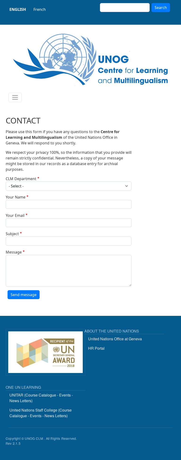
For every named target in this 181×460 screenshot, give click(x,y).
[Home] (90, 59)
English (17, 9)
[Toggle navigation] (15, 97)
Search (161, 7)
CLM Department (21, 178)
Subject (12, 233)
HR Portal (96, 348)
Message (14, 252)
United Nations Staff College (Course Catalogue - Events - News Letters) (40, 412)
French (39, 9)
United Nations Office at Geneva (115, 338)
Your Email (15, 215)
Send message (24, 294)
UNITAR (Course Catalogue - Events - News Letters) (41, 397)
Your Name (15, 197)
